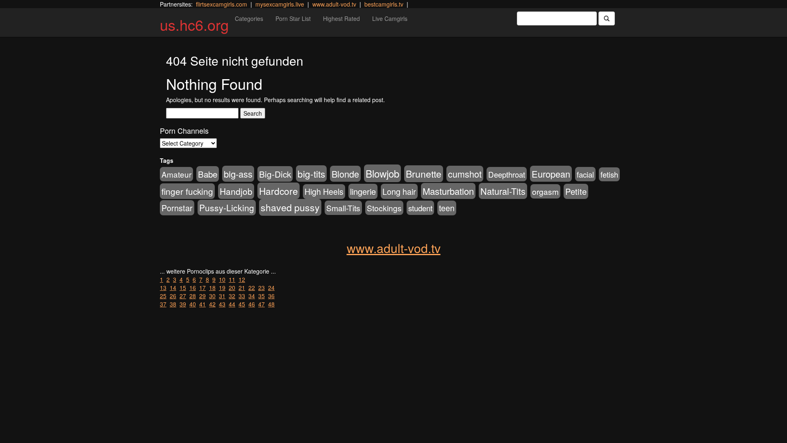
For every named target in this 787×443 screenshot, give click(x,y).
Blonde (345, 173)
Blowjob (382, 173)
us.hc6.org (194, 24)
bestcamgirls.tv (383, 4)
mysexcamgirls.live (279, 4)
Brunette (423, 173)
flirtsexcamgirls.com (221, 4)
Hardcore (278, 190)
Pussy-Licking (226, 207)
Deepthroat (506, 174)
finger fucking (187, 191)
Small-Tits (343, 207)
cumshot (465, 173)
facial (585, 174)
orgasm (545, 191)
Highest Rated (341, 18)
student (420, 207)
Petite (576, 191)
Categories (249, 18)
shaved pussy (290, 207)
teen (447, 208)
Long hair (399, 191)
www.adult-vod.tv (334, 4)
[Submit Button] (606, 18)
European (551, 173)
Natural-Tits (502, 191)
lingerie (363, 191)
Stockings (384, 207)
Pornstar (177, 208)
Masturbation (448, 191)
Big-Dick (275, 174)
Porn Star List (293, 18)
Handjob (236, 191)
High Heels (324, 191)
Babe (207, 174)
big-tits (311, 173)
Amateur (176, 174)
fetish (609, 174)
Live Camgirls (389, 18)
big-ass (238, 173)
